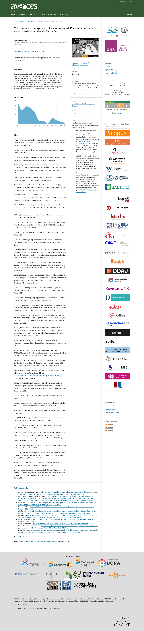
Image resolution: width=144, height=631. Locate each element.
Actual (13, 15)
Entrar (131, 2)
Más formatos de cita (80, 94)
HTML (85, 64)
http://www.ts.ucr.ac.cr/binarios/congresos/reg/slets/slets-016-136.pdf (38, 376)
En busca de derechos (41, 524)
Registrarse (123, 2)
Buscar (129, 15)
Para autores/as (110, 409)
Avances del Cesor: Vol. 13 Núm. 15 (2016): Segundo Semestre (62, 494)
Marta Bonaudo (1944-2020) (58, 15)
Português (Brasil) (111, 73)
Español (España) (111, 70)
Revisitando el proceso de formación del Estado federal (57, 519)
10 (26, 537)
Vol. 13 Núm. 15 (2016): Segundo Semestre (41, 22)
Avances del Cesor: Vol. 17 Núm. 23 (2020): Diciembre (69, 524)
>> (29, 537)
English (107, 67)
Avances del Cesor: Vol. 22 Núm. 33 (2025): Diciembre (66, 517)
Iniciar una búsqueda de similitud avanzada (41, 541)
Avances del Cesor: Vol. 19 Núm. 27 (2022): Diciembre (71, 513)
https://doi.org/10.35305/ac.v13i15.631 (31, 51)
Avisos (43, 15)
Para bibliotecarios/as (112, 412)
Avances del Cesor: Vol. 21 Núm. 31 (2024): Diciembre (77, 500)
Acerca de (32, 15)
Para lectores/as (110, 406)
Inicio (16, 22)
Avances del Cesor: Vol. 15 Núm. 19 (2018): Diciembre (42, 505)
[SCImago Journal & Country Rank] (117, 94)
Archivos (22, 15)
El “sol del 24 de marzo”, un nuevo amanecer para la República (52, 507)
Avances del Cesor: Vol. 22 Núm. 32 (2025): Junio (52, 528)
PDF (76, 64)
